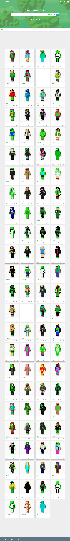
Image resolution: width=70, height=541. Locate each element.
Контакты (7, 539)
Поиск (8, 29)
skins (8, 2)
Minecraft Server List (27, 539)
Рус (61, 1)
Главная (3, 29)
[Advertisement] (35, 40)
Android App (14, 539)
